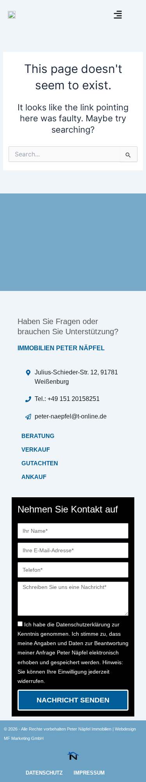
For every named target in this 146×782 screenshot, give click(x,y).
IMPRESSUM (89, 773)
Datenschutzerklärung (83, 624)
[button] (118, 14)
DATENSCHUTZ (44, 773)
